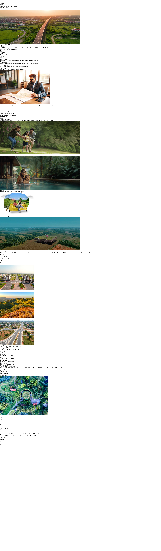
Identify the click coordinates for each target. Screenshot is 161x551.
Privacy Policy (2, 462)
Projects (1, 4)
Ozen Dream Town (14, 6)
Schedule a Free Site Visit (4, 49)
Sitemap (1, 466)
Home (1, 3)
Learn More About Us (3, 116)
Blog (0, 455)
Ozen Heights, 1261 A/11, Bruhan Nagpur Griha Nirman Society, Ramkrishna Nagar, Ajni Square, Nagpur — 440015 (18, 435)
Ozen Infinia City (2, 6)
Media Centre (2, 7)
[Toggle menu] (5, 9)
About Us (3, 3)
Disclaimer (1, 460)
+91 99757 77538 (6, 428)
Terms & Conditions (3, 464)
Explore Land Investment (4, 261)
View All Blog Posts (3, 423)
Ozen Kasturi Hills (8, 6)
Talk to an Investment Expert (12, 49)
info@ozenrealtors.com (3, 437)
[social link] (80, 441)
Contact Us (6, 7)
